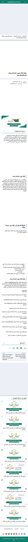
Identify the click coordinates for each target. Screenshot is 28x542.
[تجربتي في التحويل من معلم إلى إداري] (14, 335)
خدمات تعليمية (17, 36)
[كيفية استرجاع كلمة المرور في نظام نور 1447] (14, 501)
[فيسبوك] (21, 348)
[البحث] (3, 2)
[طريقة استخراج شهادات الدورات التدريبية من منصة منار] (14, 295)
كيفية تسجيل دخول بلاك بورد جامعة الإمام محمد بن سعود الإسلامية (8, 357)
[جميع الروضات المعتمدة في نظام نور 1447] (14, 456)
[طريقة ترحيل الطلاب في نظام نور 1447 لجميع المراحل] (14, 423)
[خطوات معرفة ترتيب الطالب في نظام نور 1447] (14, 516)
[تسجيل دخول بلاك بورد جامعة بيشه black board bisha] (14, 327)
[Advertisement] (14, 19)
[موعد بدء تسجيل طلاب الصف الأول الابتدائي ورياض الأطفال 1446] (14, 317)
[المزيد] (10, 348)
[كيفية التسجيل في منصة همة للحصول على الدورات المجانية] (14, 312)
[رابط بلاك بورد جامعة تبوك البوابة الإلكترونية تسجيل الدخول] (14, 322)
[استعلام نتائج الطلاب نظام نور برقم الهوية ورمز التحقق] (14, 304)
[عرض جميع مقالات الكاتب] (24, 82)
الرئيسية (24, 36)
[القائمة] (25, 2)
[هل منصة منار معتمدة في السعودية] (14, 308)
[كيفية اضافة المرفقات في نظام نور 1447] (14, 408)
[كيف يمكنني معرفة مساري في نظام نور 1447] (14, 486)
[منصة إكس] (17, 348)
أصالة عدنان (15, 81)
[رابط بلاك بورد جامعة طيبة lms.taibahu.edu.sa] (14, 299)
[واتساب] (14, 348)
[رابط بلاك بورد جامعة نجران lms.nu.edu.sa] (14, 332)
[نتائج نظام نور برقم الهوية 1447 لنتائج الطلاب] (14, 471)
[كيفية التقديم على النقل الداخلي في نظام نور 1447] (14, 440)
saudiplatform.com (13, 282)
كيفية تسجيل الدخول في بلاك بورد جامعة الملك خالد (20, 356)
